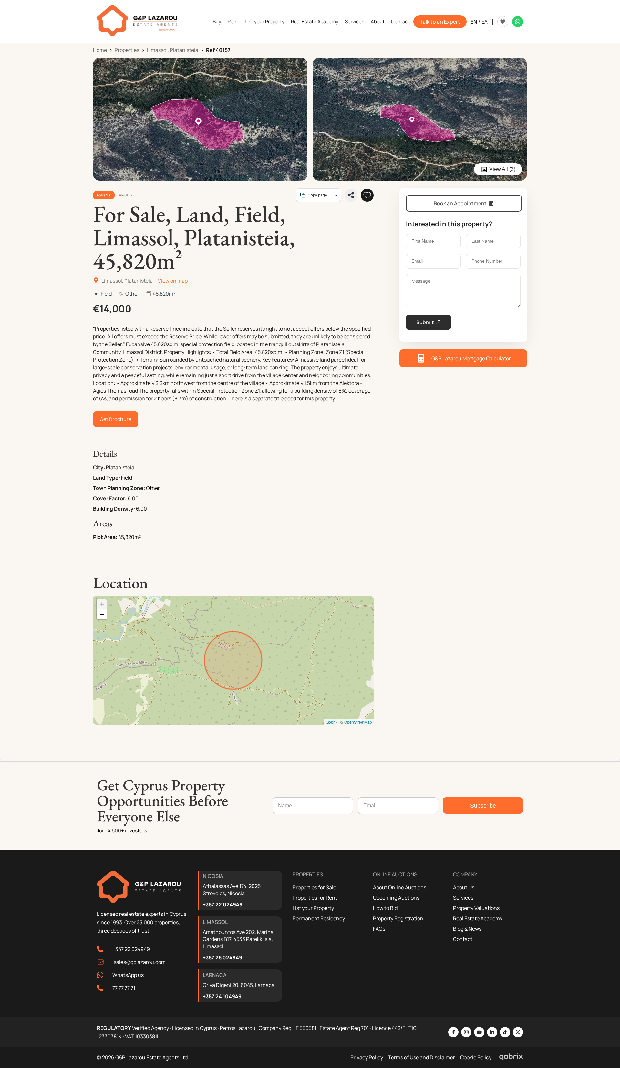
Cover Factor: (110, 498)
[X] (518, 1032)
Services (354, 21)
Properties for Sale (314, 887)
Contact (400, 21)
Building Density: (114, 508)
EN (473, 21)
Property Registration (398, 918)
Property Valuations (476, 908)
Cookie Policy (475, 1057)
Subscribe (483, 805)
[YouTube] (479, 1032)
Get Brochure (115, 419)
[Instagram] (466, 1032)
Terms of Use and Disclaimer (421, 1057)
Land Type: (106, 477)
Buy (217, 21)
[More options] (336, 195)
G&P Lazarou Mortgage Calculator (471, 358)
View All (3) (502, 169)
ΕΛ (484, 21)
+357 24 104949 (222, 996)
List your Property (264, 21)
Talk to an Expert (440, 21)
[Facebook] (453, 1032)
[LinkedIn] (492, 1032)
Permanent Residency (319, 918)
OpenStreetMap (358, 721)
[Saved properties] (502, 21)
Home (100, 50)
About (378, 21)
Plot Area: (105, 537)
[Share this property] (351, 195)
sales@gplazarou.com (140, 962)
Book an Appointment (460, 203)
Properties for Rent (315, 897)
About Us (463, 887)
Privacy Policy (366, 1057)
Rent (233, 21)
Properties (127, 50)
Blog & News (467, 928)
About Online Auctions (399, 887)
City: (99, 467)
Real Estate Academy (314, 21)
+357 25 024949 (222, 957)
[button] (102, 604)
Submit (425, 322)
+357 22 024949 (131, 949)
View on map (173, 280)
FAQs (379, 928)
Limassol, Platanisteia (172, 50)
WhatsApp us (128, 974)
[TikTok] (505, 1032)
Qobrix (331, 721)
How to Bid (385, 908)
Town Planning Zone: (119, 488)
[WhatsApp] (517, 21)
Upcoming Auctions (396, 897)
